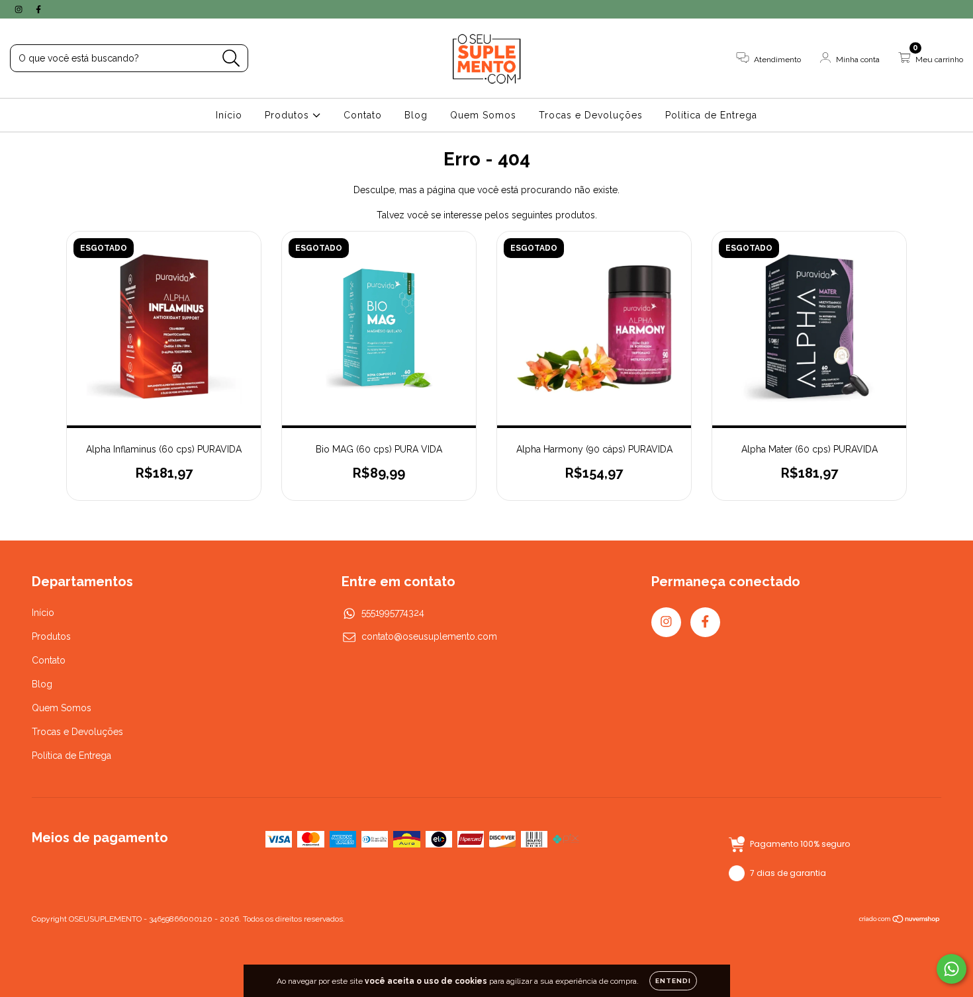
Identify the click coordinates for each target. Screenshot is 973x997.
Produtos (288, 115)
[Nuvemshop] (899, 920)
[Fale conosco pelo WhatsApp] (951, 969)
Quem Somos (483, 115)
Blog (416, 115)
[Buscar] (231, 58)
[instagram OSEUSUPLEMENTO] (20, 9)
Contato (363, 115)
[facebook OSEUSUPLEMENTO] (38, 9)
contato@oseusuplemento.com (429, 636)
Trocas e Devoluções (591, 115)
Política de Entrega (711, 115)
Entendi (673, 980)
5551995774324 (392, 612)
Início (229, 115)
